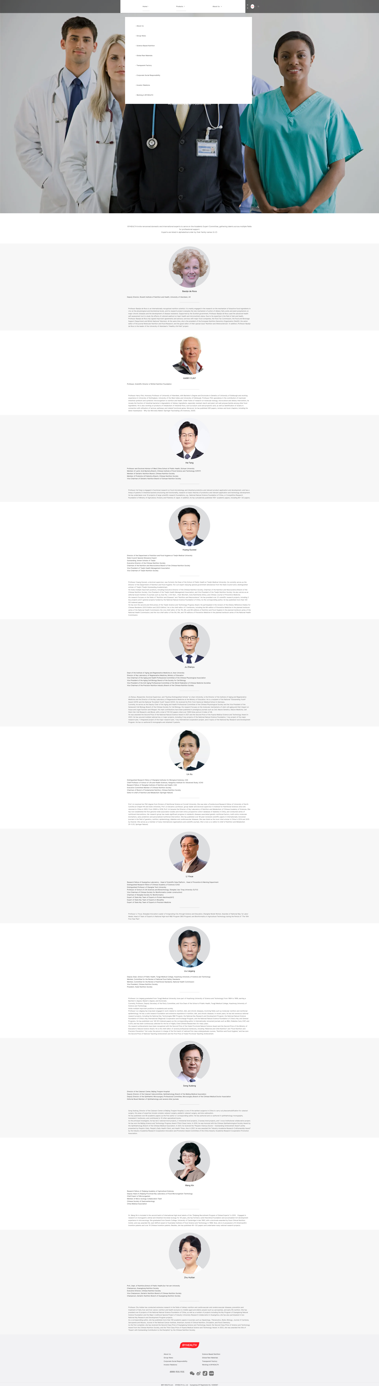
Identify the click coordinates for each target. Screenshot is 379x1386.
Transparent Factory (143, 65)
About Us (217, 6)
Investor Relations (142, 85)
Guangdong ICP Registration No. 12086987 (204, 1385)
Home (146, 6)
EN (252, 6)
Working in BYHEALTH (144, 95)
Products (180, 6)
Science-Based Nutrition (145, 46)
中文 (247, 6)
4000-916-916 (177, 1371)
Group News (140, 36)
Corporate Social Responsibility (147, 75)
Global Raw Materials (143, 55)
